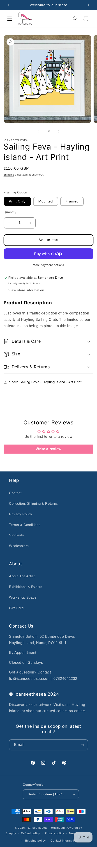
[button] (9, 19)
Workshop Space (23, 597)
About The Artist (22, 576)
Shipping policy (35, 840)
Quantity (10, 212)
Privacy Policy (20, 514)
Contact (15, 493)
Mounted (45, 201)
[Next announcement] (88, 5)
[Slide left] (38, 131)
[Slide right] (59, 131)
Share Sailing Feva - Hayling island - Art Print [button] (45, 382)
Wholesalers (19, 546)
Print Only (17, 201)
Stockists (16, 535)
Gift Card (16, 608)
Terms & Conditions (24, 525)
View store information (26, 290)
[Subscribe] (82, 744)
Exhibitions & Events (25, 587)
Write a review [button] (48, 449)
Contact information (64, 840)
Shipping (9, 174)
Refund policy (30, 833)
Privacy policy (54, 833)
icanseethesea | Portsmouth (46, 827)
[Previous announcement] (9, 5)
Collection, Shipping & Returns (33, 503)
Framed (71, 201)
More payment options (48, 265)
